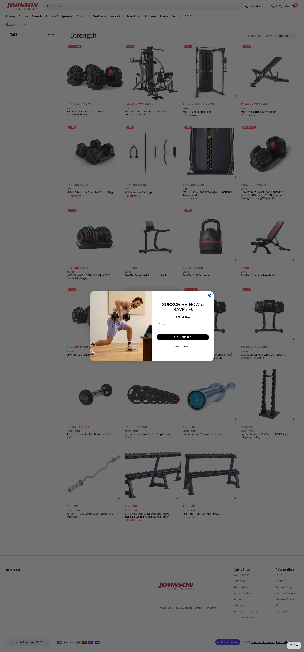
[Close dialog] (210, 295)
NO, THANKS (182, 347)
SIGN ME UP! (183, 337)
